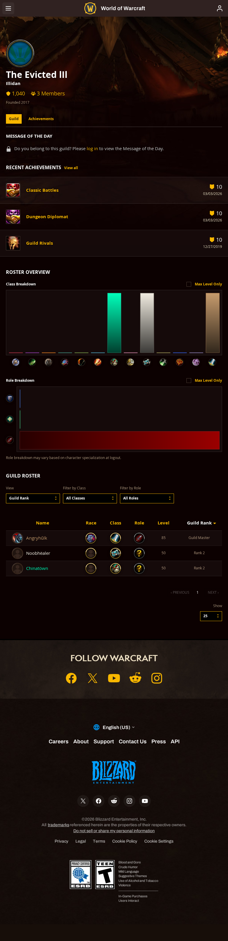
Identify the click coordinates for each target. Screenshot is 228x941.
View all (71, 167)
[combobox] (33, 498)
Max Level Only (208, 284)
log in (92, 148)
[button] (33, 498)
